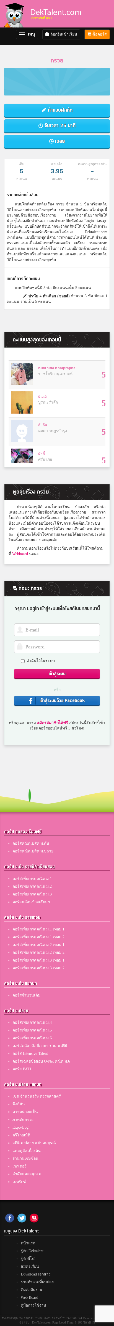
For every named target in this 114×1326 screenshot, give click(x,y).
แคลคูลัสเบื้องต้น (26, 1151)
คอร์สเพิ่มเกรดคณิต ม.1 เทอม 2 (38, 937)
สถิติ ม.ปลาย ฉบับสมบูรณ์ (34, 1143)
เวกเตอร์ (19, 1166)
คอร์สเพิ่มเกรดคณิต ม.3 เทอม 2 (38, 968)
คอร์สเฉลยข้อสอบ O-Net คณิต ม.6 (41, 1061)
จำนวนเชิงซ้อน (25, 1158)
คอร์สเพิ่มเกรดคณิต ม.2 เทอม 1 (38, 945)
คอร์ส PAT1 (22, 1069)
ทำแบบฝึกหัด (59, 110)
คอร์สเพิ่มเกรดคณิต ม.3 (32, 894)
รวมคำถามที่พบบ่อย (37, 1282)
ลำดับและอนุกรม (26, 1174)
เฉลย (59, 141)
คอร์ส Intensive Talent (30, 1053)
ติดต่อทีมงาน (31, 1290)
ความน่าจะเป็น (25, 1112)
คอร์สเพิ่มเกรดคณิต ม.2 (32, 886)
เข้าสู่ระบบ (57, 674)
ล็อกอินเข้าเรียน (63, 34)
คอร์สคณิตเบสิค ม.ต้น (30, 843)
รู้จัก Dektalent (32, 1251)
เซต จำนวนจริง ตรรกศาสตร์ (36, 1096)
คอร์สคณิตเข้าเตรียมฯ (31, 902)
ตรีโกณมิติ (21, 1135)
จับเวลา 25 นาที (59, 125)
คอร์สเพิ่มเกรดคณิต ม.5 (32, 1030)
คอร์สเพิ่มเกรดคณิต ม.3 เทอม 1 (38, 960)
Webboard (20, 554)
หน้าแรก (28, 1243)
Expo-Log (20, 1127)
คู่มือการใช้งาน (33, 1305)
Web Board (29, 1297)
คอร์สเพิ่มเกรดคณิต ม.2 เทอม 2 (38, 952)
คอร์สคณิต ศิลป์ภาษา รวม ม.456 (39, 1046)
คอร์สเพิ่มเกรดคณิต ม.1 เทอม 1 (38, 929)
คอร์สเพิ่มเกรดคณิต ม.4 (32, 1022)
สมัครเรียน (30, 1266)
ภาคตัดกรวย (22, 1120)
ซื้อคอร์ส (99, 34)
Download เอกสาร (36, 1274)
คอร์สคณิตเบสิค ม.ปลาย (32, 851)
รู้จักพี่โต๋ (28, 1259)
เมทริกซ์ (19, 1182)
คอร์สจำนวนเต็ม (26, 995)
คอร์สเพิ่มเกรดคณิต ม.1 (32, 879)
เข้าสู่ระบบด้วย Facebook (61, 700)
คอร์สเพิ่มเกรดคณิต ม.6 (32, 1038)
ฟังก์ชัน (18, 1104)
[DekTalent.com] (14, 13)
